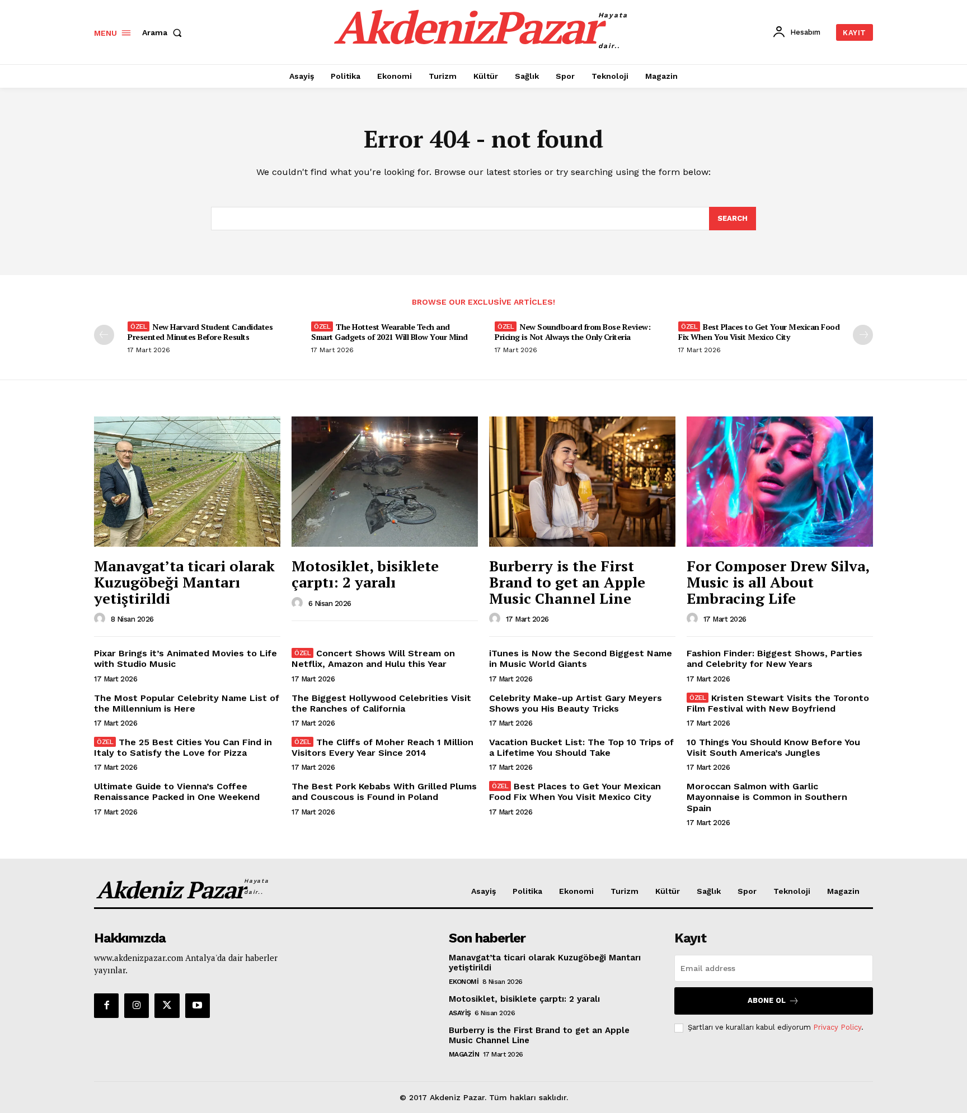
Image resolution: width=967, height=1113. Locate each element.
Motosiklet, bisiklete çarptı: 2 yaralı (365, 573)
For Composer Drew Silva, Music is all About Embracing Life (778, 581)
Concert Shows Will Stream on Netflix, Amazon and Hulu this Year (373, 658)
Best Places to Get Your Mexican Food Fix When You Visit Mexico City (758, 331)
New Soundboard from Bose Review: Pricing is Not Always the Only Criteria (572, 331)
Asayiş (460, 1013)
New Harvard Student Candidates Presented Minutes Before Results (200, 331)
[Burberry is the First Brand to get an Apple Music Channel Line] (582, 481)
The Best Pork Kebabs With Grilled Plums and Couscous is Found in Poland (384, 791)
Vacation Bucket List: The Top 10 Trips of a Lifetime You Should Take (581, 747)
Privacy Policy (837, 1027)
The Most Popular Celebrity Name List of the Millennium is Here (186, 703)
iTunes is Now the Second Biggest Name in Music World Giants (580, 658)
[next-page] (863, 335)
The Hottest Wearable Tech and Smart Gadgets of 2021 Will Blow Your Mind (389, 331)
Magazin (464, 1054)
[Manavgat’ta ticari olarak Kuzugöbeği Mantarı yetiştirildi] (187, 481)
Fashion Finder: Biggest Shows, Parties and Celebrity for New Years (774, 658)
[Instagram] (136, 1005)
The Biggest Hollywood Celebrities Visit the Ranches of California (381, 703)
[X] (166, 1005)
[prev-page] (104, 335)
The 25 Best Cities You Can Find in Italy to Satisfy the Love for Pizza (183, 747)
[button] (164, 32)
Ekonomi (464, 982)
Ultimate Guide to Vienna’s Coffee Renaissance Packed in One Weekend (177, 791)
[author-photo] (101, 619)
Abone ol (767, 1000)
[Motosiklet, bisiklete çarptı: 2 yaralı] (385, 481)
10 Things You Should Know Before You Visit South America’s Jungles (773, 747)
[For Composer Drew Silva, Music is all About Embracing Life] (780, 481)
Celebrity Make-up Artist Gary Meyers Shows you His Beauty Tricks (575, 703)
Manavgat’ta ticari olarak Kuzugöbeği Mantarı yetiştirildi (184, 581)
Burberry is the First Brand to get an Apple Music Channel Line (567, 581)
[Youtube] (197, 1005)
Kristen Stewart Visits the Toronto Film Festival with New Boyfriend (778, 703)
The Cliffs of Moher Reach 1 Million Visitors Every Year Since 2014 (382, 747)
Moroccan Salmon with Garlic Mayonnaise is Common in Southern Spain (767, 797)
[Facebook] (106, 1005)
